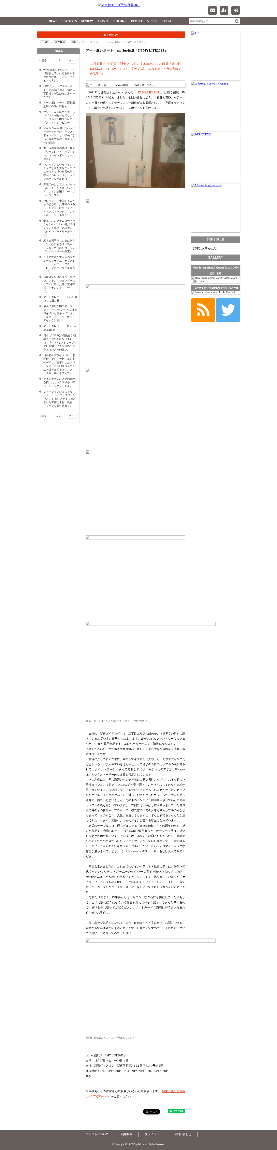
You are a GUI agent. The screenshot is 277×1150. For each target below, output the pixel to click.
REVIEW (87, 21)
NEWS (53, 21)
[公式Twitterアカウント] (228, 310)
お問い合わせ (182, 1134)
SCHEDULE (215, 239)
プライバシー (153, 1134)
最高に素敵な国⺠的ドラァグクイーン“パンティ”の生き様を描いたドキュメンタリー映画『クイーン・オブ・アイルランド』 (60, 313)
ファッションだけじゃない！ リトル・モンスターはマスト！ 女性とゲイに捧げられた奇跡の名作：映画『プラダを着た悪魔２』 (59, 399)
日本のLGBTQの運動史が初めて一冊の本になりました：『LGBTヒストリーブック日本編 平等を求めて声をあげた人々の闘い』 (60, 342)
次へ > (72, 60)
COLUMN (120, 21)
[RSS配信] (203, 310)
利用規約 (126, 1134)
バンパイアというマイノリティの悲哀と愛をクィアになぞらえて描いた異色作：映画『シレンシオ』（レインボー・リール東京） (59, 171)
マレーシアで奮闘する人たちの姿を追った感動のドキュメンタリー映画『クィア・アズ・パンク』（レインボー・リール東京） (59, 208)
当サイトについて (97, 1134)
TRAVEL (103, 21)
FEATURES (69, 21)
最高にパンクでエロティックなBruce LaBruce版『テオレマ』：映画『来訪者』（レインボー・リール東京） (59, 228)
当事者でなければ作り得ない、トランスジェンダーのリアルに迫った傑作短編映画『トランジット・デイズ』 (59, 284)
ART (74, 42)
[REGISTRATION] (224, 10)
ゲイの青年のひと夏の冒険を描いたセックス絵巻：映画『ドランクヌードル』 (59, 382)
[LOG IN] (235, 10)
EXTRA (166, 21)
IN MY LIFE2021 (148, 92)
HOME (44, 42)
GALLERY (46, 29)
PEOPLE (137, 21)
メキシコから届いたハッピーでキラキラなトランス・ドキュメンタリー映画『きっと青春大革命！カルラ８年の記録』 (59, 135)
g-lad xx (62, 11)
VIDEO (152, 21)
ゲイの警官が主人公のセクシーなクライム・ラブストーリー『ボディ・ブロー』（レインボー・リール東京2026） (59, 264)
